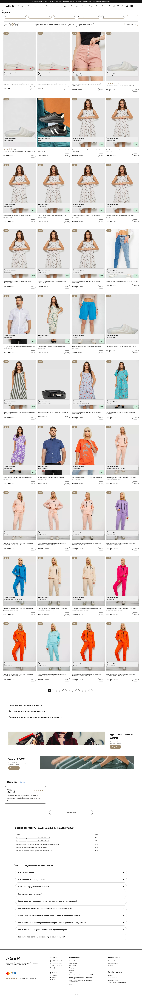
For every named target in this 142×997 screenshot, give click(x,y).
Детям (66, 6)
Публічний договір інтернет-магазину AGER (81, 974)
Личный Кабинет (112, 961)
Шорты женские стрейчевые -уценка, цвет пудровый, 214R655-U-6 (37, 844)
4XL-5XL (109, 422)
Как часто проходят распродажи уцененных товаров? (41, 937)
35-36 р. (6, 160)
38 (107, 289)
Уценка (49, 6)
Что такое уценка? (26, 872)
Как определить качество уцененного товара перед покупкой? (45, 908)
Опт (103, 6)
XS (5, 553)
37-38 (11, 160)
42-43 (112, 94)
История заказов (112, 963)
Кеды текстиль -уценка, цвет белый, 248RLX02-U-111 (33, 838)
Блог (70, 984)
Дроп (98, 6)
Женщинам (22, 6)
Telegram (54, 977)
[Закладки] (114, 6)
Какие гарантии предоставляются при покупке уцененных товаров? (47, 901)
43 (4, 92)
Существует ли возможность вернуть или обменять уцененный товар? (49, 915)
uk (135, 6)
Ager (3, 10)
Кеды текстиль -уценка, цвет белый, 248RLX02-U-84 (32, 841)
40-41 (108, 94)
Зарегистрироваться (84, 25)
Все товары (72, 965)
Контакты (110, 975)
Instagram (54, 975)
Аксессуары (58, 6)
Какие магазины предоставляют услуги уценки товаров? (42, 930)
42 (39, 92)
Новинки (41, 6)
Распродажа (75, 6)
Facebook (54, 972)
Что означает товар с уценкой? (31, 880)
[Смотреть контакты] (109, 6)
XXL (73, 291)
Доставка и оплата (113, 980)
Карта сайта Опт (73, 963)
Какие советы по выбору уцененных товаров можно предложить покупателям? (52, 923)
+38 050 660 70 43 (57, 963)
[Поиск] (127, 6)
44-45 (117, 94)
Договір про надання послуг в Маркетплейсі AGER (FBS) (81, 978)
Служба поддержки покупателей (117, 982)
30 (73, 94)
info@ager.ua (55, 967)
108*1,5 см (41, 420)
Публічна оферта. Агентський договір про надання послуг (80, 981)
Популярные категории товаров (78, 967)
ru (131, 6)
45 (39, 159)
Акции (91, 6)
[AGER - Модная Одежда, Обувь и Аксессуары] (10, 5)
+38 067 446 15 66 (57, 961)
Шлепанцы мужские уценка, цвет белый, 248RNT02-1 (33, 847)
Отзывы (71, 970)
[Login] (118, 6)
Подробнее (115, 747)
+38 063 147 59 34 (57, 965)
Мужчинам (32, 6)
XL (39, 291)
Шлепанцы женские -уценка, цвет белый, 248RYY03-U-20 (34, 850)
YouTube (54, 979)
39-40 (15, 160)
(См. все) (22, 782)
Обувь (84, 6)
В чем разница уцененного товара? (33, 887)
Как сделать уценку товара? (30, 894)
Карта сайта (72, 961)
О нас (70, 972)
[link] (25, 795)
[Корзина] (122, 6)
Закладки (110, 965)
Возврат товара (112, 977)
